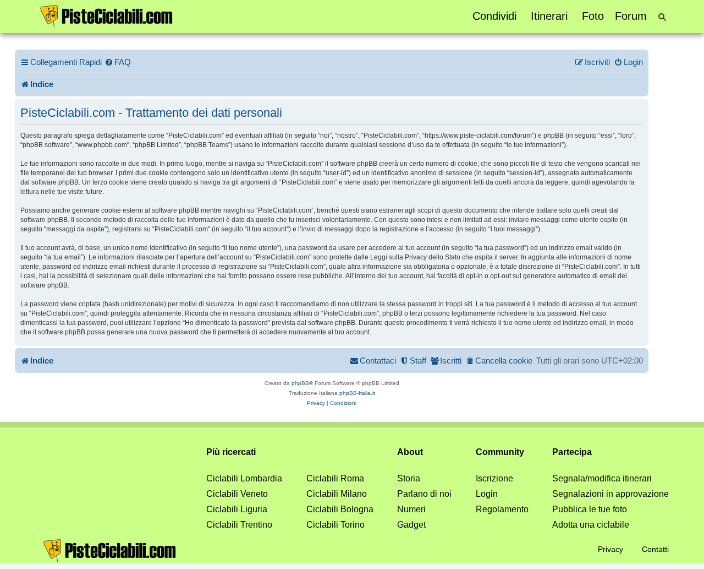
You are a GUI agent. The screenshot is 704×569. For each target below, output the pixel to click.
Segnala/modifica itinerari (602, 478)
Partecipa (572, 452)
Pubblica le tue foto (589, 509)
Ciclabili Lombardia (244, 478)
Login (487, 493)
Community (500, 452)
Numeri (411, 509)
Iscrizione (494, 478)
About (410, 452)
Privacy (610, 549)
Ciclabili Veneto (237, 493)
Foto (593, 16)
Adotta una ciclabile (590, 524)
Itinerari (549, 16)
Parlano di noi (424, 493)
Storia (408, 478)
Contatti (655, 549)
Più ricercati (231, 452)
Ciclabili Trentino (239, 524)
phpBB (300, 383)
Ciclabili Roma (335, 478)
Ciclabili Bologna (339, 509)
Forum (631, 16)
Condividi (494, 16)
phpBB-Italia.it (357, 393)
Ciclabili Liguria (236, 509)
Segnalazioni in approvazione (610, 493)
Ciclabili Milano (336, 493)
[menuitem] (118, 62)
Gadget (411, 524)
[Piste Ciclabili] (106, 15)
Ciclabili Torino (335, 524)
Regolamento (502, 509)
